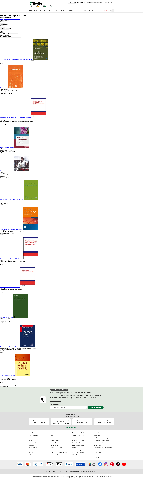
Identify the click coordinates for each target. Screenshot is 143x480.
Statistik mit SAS (4, 88)
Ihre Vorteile (97, 433)
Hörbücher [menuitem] (72, 11)
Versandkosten (82, 477)
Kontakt (52, 438)
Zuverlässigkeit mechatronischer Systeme (10, 346)
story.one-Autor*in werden (101, 442)
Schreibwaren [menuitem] (93, 11)
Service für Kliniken (55, 454)
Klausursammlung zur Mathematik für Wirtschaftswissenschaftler (15, 117)
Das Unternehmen (33, 435)
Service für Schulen (55, 445)
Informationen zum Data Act (79, 454)
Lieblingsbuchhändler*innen (101, 440)
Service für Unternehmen (57, 450)
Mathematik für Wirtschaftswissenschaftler (10, 287)
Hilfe (51, 435)
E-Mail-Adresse (54, 404)
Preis (1, 27)
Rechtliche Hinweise (55, 401)
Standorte (31, 445)
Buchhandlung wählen (13, 33)
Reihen (1, 31)
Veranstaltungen (98, 454)
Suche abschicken (72, 3)
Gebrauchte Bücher (8, 19)
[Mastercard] (28, 464)
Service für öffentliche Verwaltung (59, 452)
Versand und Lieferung (78, 440)
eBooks (15, 19)
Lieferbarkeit (2, 28)
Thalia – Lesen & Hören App (101, 438)
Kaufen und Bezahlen (77, 438)
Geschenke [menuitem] (110, 11)
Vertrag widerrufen (71, 427)
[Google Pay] (49, 464)
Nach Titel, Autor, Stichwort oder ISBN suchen (79, 2)
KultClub (96, 457)
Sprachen (2, 25)
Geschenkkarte (98, 445)
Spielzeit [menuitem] (79, 11)
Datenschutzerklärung (78, 452)
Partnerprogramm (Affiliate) (101, 450)
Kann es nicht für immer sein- (7, 170)
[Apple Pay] (59, 464)
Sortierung (2, 21)
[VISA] (20, 464)
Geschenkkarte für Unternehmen (103, 447)
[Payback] (80, 464)
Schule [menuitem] (46, 11)
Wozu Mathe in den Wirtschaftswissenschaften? (11, 229)
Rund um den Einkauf (78, 433)
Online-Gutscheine (77, 442)
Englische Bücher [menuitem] (38, 11)
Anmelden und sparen (96, 407)
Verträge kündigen (77, 450)
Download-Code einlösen (79, 445)
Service (52, 433)
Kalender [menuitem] (100, 11)
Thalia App (97, 435)
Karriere (31, 438)
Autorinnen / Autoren (4, 29)
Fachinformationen (34, 442)
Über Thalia (32, 433)
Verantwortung (33, 447)
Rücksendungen (54, 442)
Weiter (112, 10)
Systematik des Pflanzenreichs (7, 147)
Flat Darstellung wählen (16, 37)
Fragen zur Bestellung (78, 435)
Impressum (32, 452)
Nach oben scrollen (4, 386)
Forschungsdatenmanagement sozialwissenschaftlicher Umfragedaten (16, 59)
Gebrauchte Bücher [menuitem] (54, 11)
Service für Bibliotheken (56, 447)
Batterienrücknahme (55, 440)
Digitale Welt (97, 452)
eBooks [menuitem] (63, 11)
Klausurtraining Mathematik (6, 317)
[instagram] (106, 464)
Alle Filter (2, 32)
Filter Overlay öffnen (4, 20)
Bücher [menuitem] (31, 11)
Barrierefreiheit (33, 450)
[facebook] (100, 464)
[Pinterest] (112, 464)
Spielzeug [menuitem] (85, 11)
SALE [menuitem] (105, 11)
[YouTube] (124, 464)
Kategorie (2, 24)
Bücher (1, 19)
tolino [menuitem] (67, 11)
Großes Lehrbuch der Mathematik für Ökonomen (11, 259)
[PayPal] (69, 464)
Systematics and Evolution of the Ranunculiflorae (12, 199)
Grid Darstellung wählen (5, 37)
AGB (30, 454)
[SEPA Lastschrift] (38, 464)
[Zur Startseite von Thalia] (36, 3)
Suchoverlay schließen (96, 2)
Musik (18, 19)
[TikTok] (118, 464)
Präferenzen (2, 23)
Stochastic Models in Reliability (7, 375)
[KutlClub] (92, 464)
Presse (30, 440)
